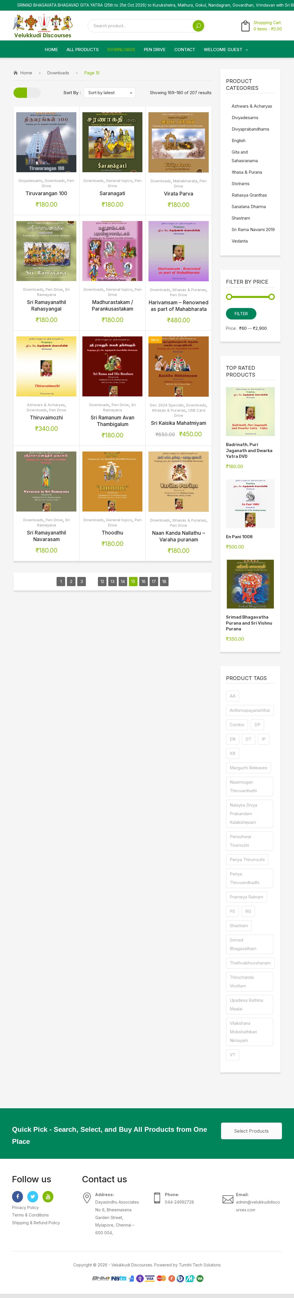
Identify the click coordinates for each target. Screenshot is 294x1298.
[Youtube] (47, 1196)
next (174, 581)
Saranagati (112, 193)
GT (248, 739)
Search (198, 26)
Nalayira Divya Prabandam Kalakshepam (243, 813)
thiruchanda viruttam (242, 982)
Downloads (58, 72)
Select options (34, 142)
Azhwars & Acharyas (46, 404)
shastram (239, 925)
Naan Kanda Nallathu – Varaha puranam (178, 536)
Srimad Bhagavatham (243, 944)
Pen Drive (54, 289)
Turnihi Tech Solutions (200, 1264)
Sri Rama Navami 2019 (253, 229)
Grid (20, 93)
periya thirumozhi (247, 859)
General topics (119, 180)
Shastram (241, 218)
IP (264, 739)
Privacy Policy (25, 1207)
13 (113, 581)
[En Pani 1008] (250, 503)
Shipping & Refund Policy (36, 1222)
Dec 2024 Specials (167, 405)
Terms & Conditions (30, 1214)
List (34, 93)
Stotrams (240, 183)
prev (50, 581)
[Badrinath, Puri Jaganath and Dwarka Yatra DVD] (250, 411)
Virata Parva (178, 194)
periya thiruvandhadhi (244, 878)
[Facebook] (17, 1196)
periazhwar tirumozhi (241, 841)
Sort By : (72, 92)
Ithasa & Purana (247, 172)
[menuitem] (51, 50)
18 (164, 581)
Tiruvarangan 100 (46, 193)
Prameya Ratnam (246, 897)
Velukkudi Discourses (131, 1264)
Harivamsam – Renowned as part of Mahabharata (178, 306)
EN (232, 739)
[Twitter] (32, 1196)
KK (232, 753)
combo (237, 724)
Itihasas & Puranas (189, 289)
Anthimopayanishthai (250, 710)
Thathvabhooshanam (250, 963)
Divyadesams (30, 180)
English (238, 140)
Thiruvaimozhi (46, 418)
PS (232, 911)
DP (257, 724)
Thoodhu (112, 533)
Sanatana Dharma (249, 206)
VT (232, 1054)
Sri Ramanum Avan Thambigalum (112, 421)
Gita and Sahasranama (245, 156)
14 (123, 581)
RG (248, 911)
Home (26, 72)
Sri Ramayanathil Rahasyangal (46, 305)
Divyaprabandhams (250, 129)
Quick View (59, 142)
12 (102, 581)
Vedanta (240, 241)
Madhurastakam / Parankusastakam (112, 305)
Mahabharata (185, 181)
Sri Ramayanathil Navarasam (46, 536)
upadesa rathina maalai (246, 1004)
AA (232, 696)
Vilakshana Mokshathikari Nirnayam (243, 1031)
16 (144, 581)
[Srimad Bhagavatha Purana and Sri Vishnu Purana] (250, 584)
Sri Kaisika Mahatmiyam (178, 423)
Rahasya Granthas (249, 195)
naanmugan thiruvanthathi (243, 786)
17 (154, 581)
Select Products (251, 1131)
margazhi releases (248, 767)
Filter (241, 313)
